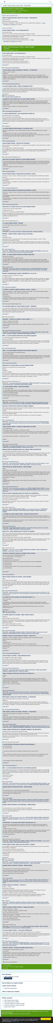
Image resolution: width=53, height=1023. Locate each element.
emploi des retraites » (7, 28)
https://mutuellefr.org (9, 574)
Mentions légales (10, 1011)
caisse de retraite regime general (26, 333)
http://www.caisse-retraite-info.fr (12, 668)
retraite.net (7, 126)
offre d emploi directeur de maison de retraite (29, 593)
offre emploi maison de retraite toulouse (16, 879)
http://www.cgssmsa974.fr (11, 363)
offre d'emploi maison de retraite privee (17, 421)
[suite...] (44, 23)
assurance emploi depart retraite (23, 384)
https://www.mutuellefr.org (10, 287)
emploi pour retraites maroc (15, 927)
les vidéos (12, 12)
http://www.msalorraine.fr (10, 348)
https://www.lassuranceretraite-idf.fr (13, 330)
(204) (10, 988)
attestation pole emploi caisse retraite (38, 725)
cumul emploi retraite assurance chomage (41, 727)
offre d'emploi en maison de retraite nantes (17, 817)
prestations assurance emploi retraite (30, 633)
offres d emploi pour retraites (33, 250)
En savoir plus (15, 1021)
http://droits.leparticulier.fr (10, 724)
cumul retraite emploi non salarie (39, 268)
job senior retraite (11, 550)
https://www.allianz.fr (9, 860)
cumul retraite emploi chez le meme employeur (30, 269)
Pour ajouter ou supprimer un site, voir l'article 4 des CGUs (16, 1013)
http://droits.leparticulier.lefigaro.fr (12, 83)
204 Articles (6, 41)
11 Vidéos (12, 24)
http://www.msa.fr (9, 266)
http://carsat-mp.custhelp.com (11, 941)
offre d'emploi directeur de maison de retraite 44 (39, 691)
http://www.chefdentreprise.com (12, 461)
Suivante (17, 966)
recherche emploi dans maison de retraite (12, 801)
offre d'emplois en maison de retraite (10, 903)
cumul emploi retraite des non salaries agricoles (19, 268)
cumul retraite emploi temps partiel (14, 252)
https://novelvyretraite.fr (10, 630)
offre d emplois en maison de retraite (27, 903)
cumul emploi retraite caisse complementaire (18, 382)
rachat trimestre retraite (42, 632)
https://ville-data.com (9, 420)
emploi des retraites (37, 231)
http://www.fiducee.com (10, 526)
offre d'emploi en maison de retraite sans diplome (37, 421)
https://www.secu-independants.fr (12, 67)
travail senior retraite (19, 550)
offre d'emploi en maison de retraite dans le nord (18, 488)
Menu (50, 1)
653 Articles (6, 24)
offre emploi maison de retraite (28, 801)
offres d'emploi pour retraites (17, 250)
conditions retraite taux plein (10, 671)
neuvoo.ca (7, 900)
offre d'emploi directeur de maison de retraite (12, 422)
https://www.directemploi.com (11, 486)
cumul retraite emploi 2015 (15, 231)
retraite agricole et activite (27, 447)
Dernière (21, 966)
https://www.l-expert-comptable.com (13, 96)
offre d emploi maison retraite (36, 488)
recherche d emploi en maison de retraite (25, 489)
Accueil (3, 1011)
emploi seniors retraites (45, 382)
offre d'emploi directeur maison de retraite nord (38, 592)
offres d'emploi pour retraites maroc (15, 926)
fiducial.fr (7, 229)
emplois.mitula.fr (9, 798)
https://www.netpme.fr (10, 140)
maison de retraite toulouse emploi (25, 881)
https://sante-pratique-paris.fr (11, 187)
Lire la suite (5, 64)
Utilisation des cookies (37, 1011)
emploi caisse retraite (8, 384)
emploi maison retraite (9, 1006)
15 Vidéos (12, 41)
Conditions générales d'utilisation (23, 1011)
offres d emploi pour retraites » (10, 15)
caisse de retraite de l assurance (22, 727)
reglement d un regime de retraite (12, 447)
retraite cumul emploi (27, 231)
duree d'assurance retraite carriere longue (31, 944)
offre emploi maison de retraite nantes (26, 818)
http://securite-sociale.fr (10, 612)
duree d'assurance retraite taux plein (19, 725)
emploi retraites (18, 983)
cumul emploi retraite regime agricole (11, 269)
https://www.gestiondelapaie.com (12, 653)
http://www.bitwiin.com (10, 249)
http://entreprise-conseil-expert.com (13, 111)
